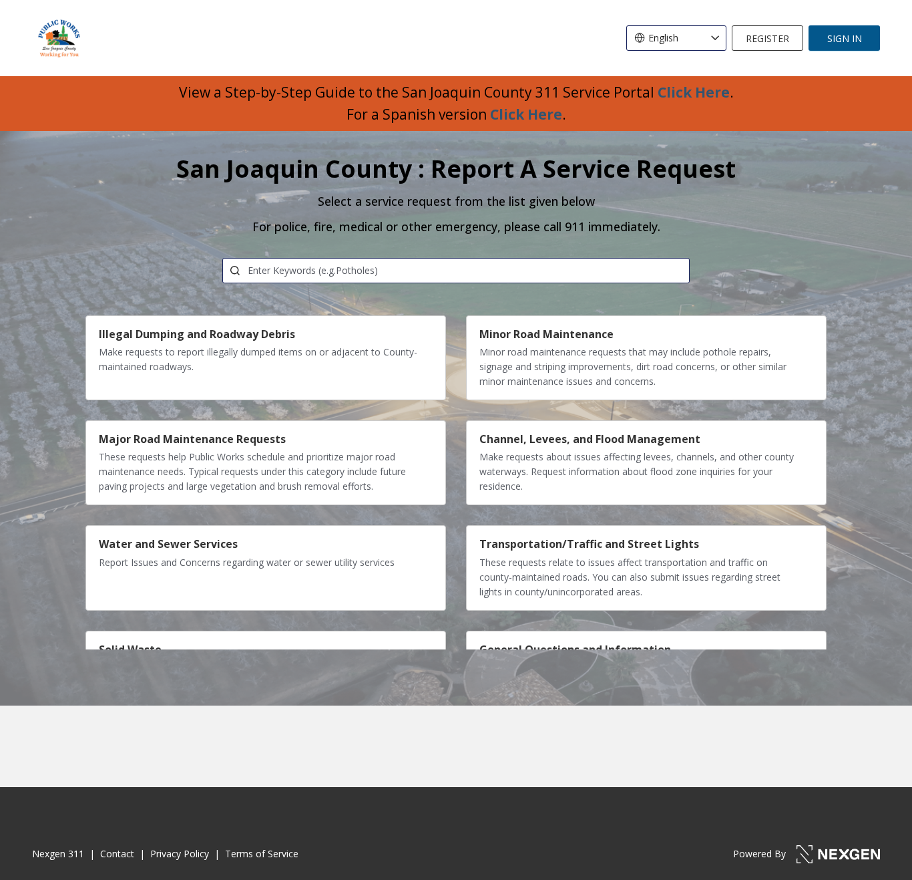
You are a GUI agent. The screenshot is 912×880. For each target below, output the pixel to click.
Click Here (694, 92)
